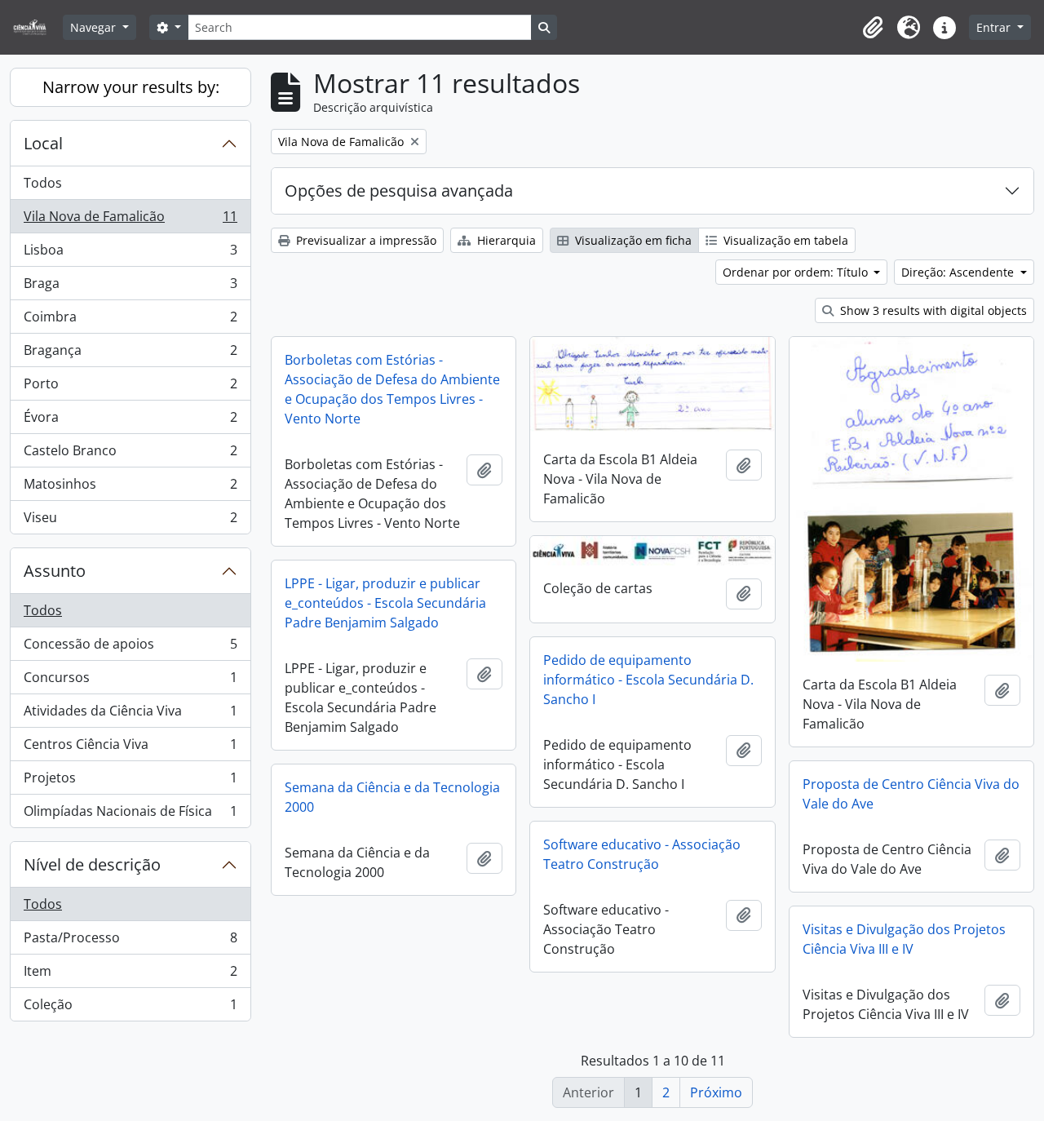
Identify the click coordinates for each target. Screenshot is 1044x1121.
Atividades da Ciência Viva (130, 715)
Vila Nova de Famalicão (130, 220)
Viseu (130, 521)
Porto (130, 387)
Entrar (995, 27)
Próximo (716, 1092)
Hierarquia (505, 240)
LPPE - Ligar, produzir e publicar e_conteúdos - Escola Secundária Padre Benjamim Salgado (385, 602)
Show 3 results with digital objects (932, 310)
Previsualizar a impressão (364, 240)
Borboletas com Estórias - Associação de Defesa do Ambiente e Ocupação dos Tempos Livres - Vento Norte (392, 389)
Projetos (130, 782)
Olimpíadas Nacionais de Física (130, 814)
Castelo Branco (130, 454)
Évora (130, 421)
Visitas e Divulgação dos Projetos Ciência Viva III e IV (904, 939)
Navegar (94, 27)
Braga (130, 287)
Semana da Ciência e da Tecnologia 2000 (392, 797)
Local (43, 143)
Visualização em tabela (784, 240)
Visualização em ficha (632, 240)
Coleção (130, 1008)
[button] (873, 28)
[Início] (36, 27)
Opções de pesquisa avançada (399, 190)
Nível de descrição (92, 864)
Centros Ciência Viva (130, 748)
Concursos (130, 681)
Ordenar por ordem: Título (797, 272)
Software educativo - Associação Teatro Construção (642, 854)
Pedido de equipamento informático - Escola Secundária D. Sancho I (648, 679)
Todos (43, 183)
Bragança (130, 354)
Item (130, 975)
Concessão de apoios (130, 648)
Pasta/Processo (130, 941)
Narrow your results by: (130, 87)
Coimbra (130, 321)
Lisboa (130, 254)
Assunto (55, 571)
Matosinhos (130, 488)
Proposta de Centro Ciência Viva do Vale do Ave (911, 794)
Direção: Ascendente (959, 272)
